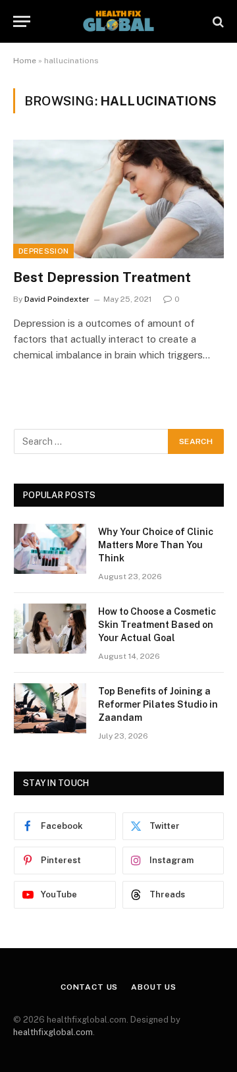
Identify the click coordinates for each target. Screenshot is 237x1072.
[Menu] (21, 21)
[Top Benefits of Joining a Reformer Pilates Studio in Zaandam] (50, 708)
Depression (43, 251)
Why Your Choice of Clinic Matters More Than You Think (155, 544)
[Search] (217, 21)
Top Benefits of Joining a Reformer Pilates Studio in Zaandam (158, 704)
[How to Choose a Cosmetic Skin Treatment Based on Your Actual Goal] (50, 629)
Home (24, 60)
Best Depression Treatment (102, 277)
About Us (153, 987)
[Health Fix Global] (118, 21)
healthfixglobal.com (53, 1032)
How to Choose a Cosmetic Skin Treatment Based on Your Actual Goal (157, 624)
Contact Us (89, 987)
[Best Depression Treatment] (118, 199)
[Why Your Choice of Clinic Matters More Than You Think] (50, 549)
